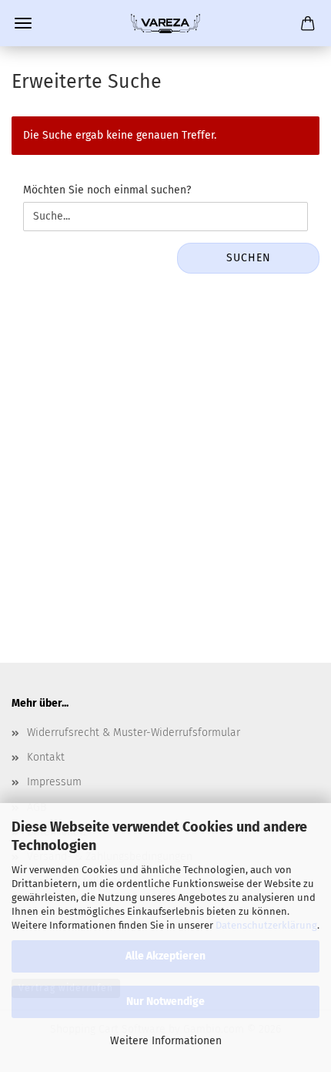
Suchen (248, 257)
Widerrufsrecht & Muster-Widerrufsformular (133, 732)
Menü (23, 23)
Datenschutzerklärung (266, 925)
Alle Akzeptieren (165, 956)
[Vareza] (165, 23)
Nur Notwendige (165, 1001)
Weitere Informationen (166, 1040)
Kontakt (46, 757)
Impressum (54, 781)
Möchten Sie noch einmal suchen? (107, 190)
